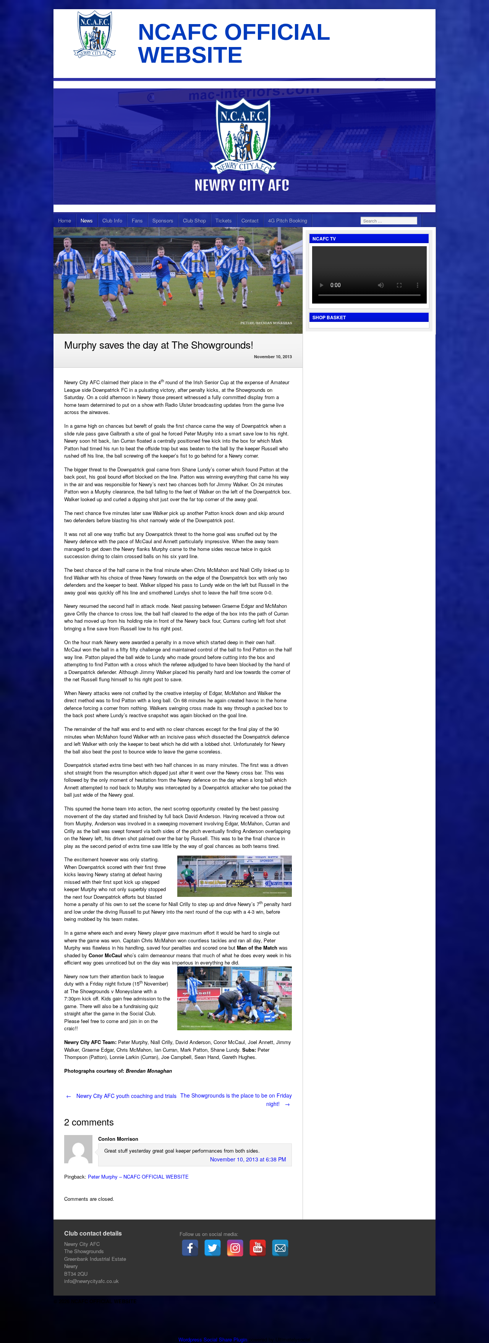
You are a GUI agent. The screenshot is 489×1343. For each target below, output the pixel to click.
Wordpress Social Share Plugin (213, 1339)
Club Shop (194, 220)
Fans (137, 220)
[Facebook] (190, 1248)
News (87, 220)
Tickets (223, 220)
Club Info (112, 220)
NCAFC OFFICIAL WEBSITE (234, 43)
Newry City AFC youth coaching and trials (121, 1095)
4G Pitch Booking (287, 220)
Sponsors (162, 220)
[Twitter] (212, 1248)
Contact (250, 220)
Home (64, 220)
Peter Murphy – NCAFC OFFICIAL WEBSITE (138, 1176)
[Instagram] (235, 1248)
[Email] (280, 1248)
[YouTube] (257, 1248)
